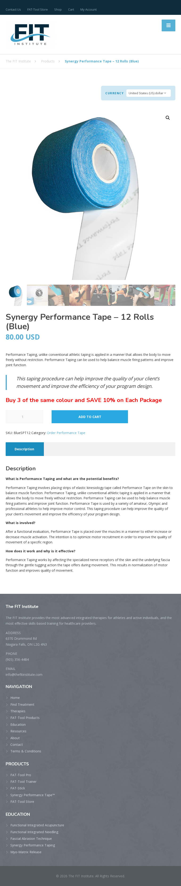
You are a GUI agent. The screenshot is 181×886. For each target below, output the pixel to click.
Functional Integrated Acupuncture (37, 825)
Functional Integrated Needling (34, 832)
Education (18, 724)
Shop (58, 9)
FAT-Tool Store (37, 9)
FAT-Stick (17, 788)
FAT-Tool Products (25, 717)
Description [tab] (24, 449)
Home (15, 697)
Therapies (17, 711)
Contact (16, 744)
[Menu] (168, 25)
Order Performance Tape (66, 433)
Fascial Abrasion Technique (31, 838)
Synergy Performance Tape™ (32, 795)
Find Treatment (22, 704)
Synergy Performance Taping (32, 845)
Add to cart (89, 416)
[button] (168, 118)
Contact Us (13, 9)
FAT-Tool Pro (20, 775)
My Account (88, 9)
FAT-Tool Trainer (23, 781)
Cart (71, 9)
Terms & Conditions (25, 751)
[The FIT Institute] (30, 34)
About (15, 738)
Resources (18, 731)
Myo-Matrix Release (25, 852)
